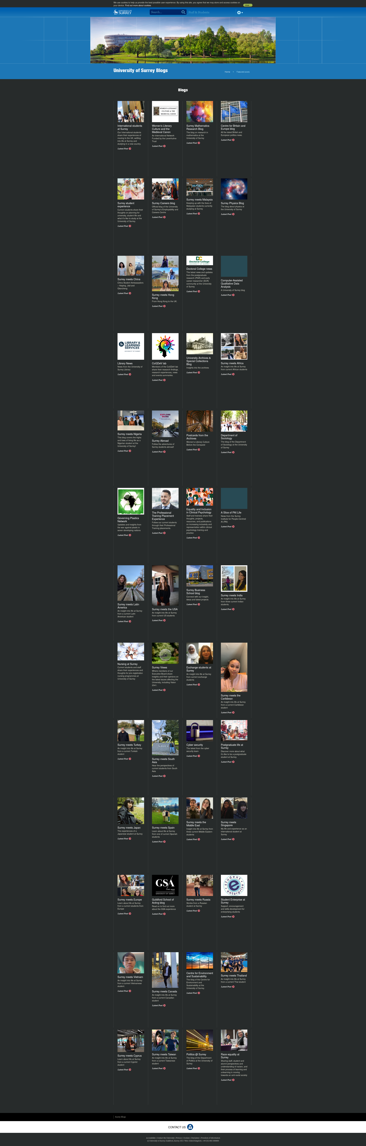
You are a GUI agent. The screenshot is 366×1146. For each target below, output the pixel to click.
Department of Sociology (229, 436)
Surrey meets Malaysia (199, 199)
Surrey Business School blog (195, 591)
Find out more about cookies (138, 5)
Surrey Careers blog (163, 203)
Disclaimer (195, 1138)
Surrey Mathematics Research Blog (197, 127)
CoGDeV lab (159, 363)
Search (182, 12)
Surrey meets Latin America (128, 605)
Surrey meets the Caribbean (230, 696)
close (247, 5)
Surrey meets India (231, 595)
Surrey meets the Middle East (196, 823)
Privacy (179, 1138)
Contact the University (165, 1138)
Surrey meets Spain (163, 827)
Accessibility (151, 1138)
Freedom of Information (210, 1138)
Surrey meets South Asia (163, 760)
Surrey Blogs (120, 1117)
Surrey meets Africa (232, 363)
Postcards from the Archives (197, 436)
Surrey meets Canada (164, 991)
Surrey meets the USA (165, 609)
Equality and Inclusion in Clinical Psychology (198, 510)
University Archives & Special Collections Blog (198, 361)
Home (227, 72)
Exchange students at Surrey (198, 668)
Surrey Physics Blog (232, 203)
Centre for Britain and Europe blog (233, 127)
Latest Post (123, 148)
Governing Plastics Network (128, 519)
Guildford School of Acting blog (163, 901)
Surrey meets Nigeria (130, 434)
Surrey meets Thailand (234, 975)
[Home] (123, 11)
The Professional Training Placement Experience (163, 516)
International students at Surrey (130, 127)
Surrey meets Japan (129, 827)
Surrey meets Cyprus (130, 1055)
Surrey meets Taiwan (164, 1054)
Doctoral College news (199, 268)
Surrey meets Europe (130, 899)
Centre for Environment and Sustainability (199, 974)
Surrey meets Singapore (228, 823)
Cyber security (194, 745)
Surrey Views (159, 667)
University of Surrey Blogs (141, 70)
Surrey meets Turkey (129, 745)
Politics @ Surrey (196, 1054)
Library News (125, 363)
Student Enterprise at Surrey (233, 901)
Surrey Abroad (160, 440)
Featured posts (243, 72)
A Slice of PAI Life (231, 512)
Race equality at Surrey (230, 1055)
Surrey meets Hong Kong (163, 296)
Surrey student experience (126, 204)
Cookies (186, 1138)
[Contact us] (190, 1127)
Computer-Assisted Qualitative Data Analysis (232, 283)
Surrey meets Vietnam (130, 977)
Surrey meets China (129, 279)
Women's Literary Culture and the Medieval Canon (162, 129)
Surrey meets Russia (198, 899)
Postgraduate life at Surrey (232, 746)
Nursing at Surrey (128, 664)
